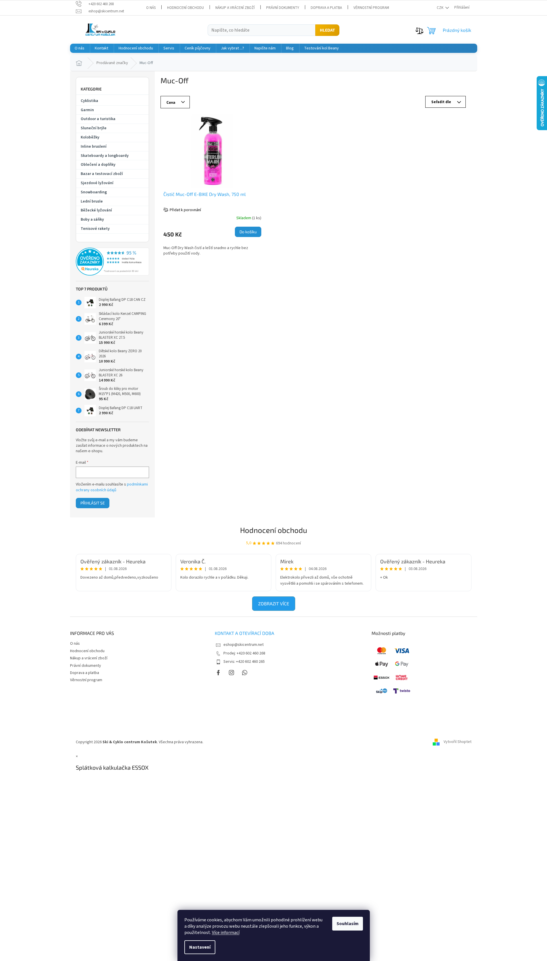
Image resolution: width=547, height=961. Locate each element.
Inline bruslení (94, 146)
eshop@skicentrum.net (243, 645)
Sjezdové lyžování (97, 183)
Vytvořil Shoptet (457, 742)
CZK (440, 7)
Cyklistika (89, 101)
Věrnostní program (371, 7)
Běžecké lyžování (96, 210)
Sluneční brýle (94, 128)
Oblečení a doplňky (98, 164)
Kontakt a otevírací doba (244, 633)
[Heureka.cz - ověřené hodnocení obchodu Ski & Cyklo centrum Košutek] (112, 262)
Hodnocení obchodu (185, 7)
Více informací (225, 932)
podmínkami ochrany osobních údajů (112, 487)
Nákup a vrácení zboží (235, 7)
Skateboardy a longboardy (105, 156)
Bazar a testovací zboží (102, 174)
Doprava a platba (326, 7)
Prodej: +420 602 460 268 (244, 653)
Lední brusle (92, 201)
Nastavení (199, 947)
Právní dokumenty (282, 7)
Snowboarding (94, 192)
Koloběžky (90, 137)
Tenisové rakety (95, 229)
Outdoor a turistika (98, 119)
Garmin (87, 110)
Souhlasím (348, 923)
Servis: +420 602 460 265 (244, 662)
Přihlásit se (92, 502)
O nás (151, 7)
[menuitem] (79, 48)
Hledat (327, 30)
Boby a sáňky (92, 219)
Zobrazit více (273, 603)
